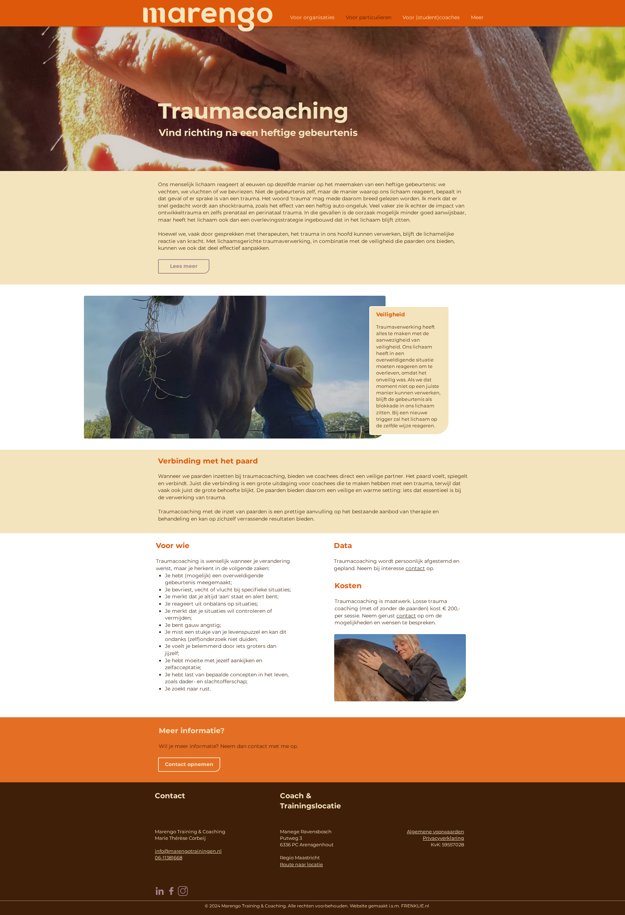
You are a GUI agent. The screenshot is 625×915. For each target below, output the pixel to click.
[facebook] (171, 891)
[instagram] (183, 891)
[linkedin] (160, 891)
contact (415, 568)
